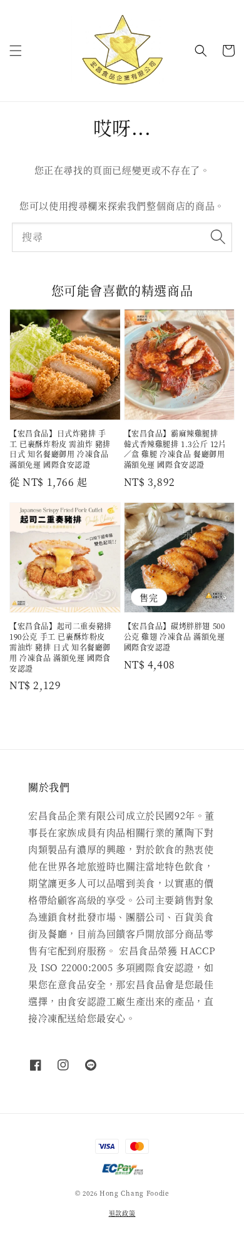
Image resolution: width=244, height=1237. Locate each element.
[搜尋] (217, 237)
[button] (15, 50)
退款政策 (122, 1213)
